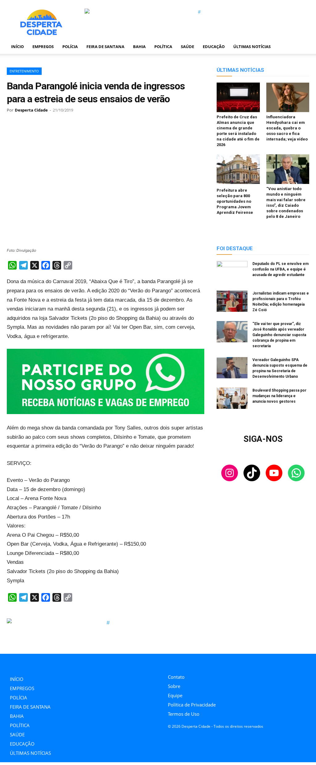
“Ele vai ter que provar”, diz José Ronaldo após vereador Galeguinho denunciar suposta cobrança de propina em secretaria (279, 335)
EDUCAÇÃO (214, 46)
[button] (301, 47)
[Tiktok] (183, 662)
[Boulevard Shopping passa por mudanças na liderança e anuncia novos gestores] (232, 399)
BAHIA (139, 46)
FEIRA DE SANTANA (105, 46)
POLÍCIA (70, 46)
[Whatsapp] (211, 662)
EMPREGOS (43, 46)
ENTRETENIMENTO (24, 71)
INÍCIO (17, 46)
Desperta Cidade (31, 110)
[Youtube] (197, 662)
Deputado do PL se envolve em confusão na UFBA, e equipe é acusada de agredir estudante (280, 269)
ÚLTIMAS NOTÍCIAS (252, 46)
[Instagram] (169, 662)
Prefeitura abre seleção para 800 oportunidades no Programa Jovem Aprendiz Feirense (235, 201)
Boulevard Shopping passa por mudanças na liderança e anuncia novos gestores (279, 396)
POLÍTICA (163, 46)
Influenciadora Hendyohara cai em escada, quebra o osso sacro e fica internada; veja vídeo (287, 128)
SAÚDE (187, 46)
